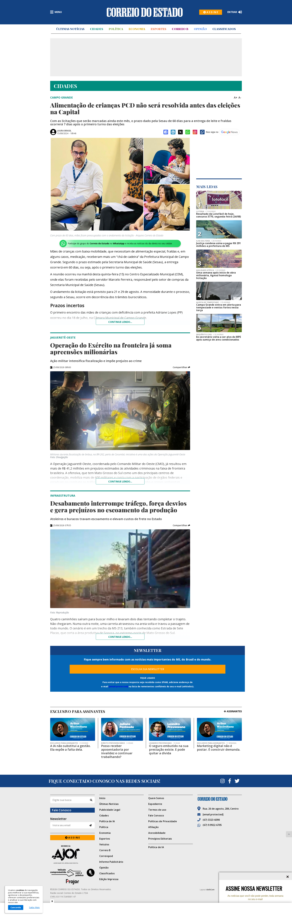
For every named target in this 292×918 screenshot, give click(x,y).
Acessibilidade (156, 832)
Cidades (96, 29)
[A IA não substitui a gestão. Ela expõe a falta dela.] (72, 729)
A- (239, 97)
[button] (181, 367)
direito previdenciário (117, 743)
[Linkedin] (173, 132)
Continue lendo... (120, 322)
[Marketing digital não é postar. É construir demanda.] (219, 729)
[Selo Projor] (72, 876)
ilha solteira (208, 241)
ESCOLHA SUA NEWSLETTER (147, 669)
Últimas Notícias (70, 29)
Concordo (15, 907)
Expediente (155, 804)
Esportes (158, 29)
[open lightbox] (120, 184)
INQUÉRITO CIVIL (209, 334)
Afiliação (153, 827)
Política (116, 29)
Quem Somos (156, 798)
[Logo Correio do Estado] (144, 12)
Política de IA (107, 821)
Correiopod (106, 856)
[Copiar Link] (202, 132)
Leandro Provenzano (164, 743)
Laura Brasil (64, 130)
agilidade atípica (210, 270)
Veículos (104, 844)
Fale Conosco (156, 815)
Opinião (200, 29)
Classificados (224, 29)
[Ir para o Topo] (289, 834)
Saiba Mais (34, 907)
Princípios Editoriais (160, 838)
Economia (137, 29)
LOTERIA (206, 211)
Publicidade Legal (109, 809)
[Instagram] (195, 132)
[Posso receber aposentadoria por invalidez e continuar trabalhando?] (122, 729)
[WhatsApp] (188, 132)
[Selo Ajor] (72, 854)
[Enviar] (90, 825)
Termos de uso (157, 809)
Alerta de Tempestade (213, 302)
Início (102, 798)
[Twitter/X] (180, 132)
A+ (235, 97)
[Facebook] (166, 132)
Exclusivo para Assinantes (69, 743)
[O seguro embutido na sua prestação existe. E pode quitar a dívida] (170, 729)
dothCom (210, 889)
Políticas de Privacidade (162, 821)
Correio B (180, 29)
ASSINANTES (234, 711)
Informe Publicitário (111, 861)
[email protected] (118, 686)
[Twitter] (237, 781)
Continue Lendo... (120, 481)
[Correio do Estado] (219, 799)
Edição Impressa (108, 879)
